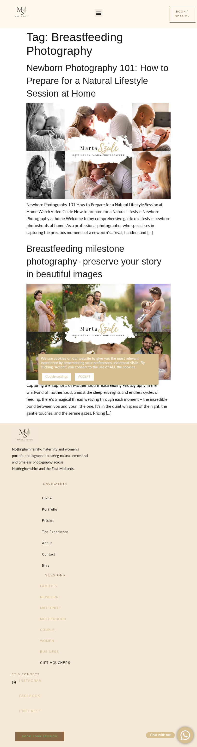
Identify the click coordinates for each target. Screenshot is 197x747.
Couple (47, 630)
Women (47, 641)
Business (49, 652)
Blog (45, 566)
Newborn (49, 597)
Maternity (51, 608)
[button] (99, 13)
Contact (48, 554)
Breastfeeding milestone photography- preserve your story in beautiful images (93, 261)
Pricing (48, 520)
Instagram (30, 681)
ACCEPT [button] (84, 376)
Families (48, 586)
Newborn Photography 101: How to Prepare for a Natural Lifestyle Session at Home (97, 81)
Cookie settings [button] (56, 376)
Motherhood (53, 619)
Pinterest (30, 711)
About (47, 543)
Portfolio (49, 509)
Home (47, 498)
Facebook (29, 696)
